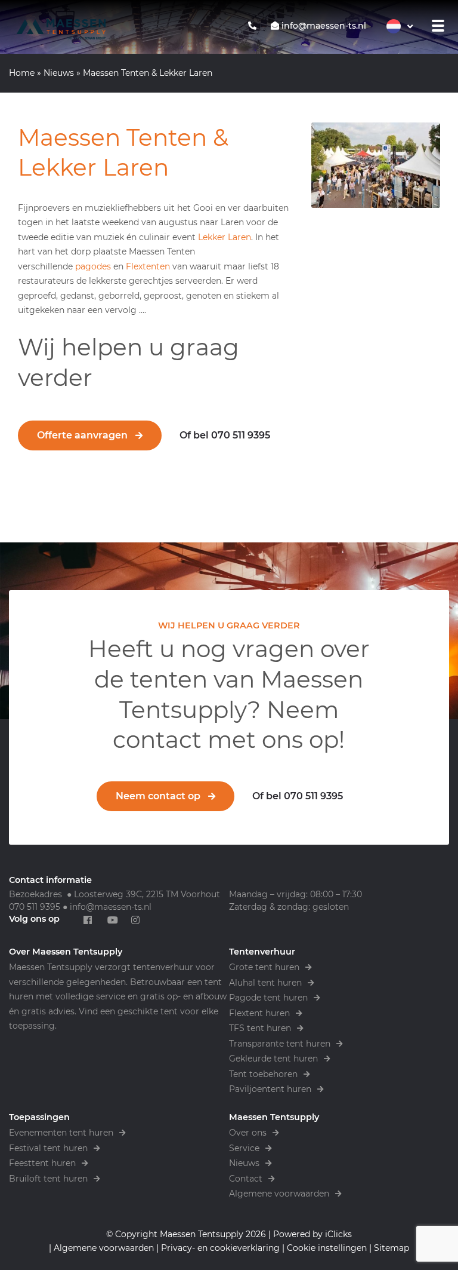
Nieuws (59, 73)
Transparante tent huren (279, 1043)
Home (22, 73)
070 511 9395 (34, 906)
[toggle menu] (438, 25)
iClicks (338, 1234)
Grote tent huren (264, 967)
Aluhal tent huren (265, 982)
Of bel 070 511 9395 (225, 435)
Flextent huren (259, 1013)
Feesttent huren (42, 1163)
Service (244, 1148)
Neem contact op (158, 796)
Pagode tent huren (268, 997)
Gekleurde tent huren (273, 1058)
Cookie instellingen (327, 1248)
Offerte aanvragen (82, 435)
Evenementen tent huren (61, 1132)
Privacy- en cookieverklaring (220, 1248)
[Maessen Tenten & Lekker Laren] (375, 165)
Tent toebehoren (263, 1074)
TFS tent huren (260, 1028)
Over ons (248, 1132)
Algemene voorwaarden (279, 1193)
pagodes (94, 266)
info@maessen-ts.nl (110, 906)
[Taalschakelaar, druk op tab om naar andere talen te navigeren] (399, 26)
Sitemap (391, 1248)
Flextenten (149, 266)
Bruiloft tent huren (48, 1178)
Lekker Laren (224, 237)
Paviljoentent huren (270, 1089)
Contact (245, 1178)
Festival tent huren (48, 1148)
